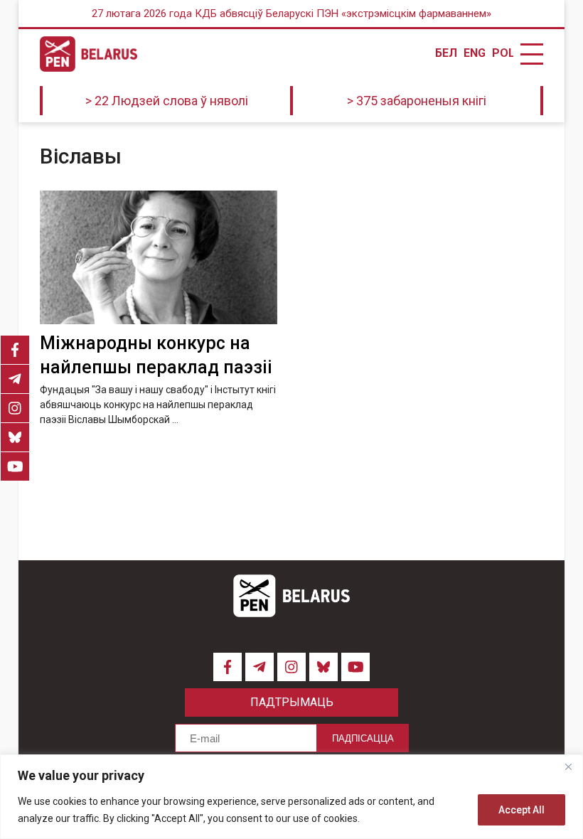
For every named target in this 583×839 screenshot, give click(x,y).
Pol (502, 53)
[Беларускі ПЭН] (88, 54)
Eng (474, 53)
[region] (291, 796)
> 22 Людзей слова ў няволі (166, 100)
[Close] (568, 766)
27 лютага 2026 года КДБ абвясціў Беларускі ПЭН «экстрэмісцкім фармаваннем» (291, 13)
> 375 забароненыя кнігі (416, 100)
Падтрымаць (291, 702)
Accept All (521, 810)
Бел (445, 53)
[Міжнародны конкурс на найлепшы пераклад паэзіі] (158, 257)
